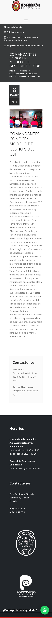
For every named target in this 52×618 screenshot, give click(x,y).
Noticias (23, 70)
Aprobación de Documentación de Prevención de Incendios (21, 39)
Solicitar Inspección (15, 32)
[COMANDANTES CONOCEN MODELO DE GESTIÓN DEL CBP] (26, 118)
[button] (44, 610)
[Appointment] (26, 6)
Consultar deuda (14, 26)
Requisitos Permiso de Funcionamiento (24, 45)
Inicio (12, 70)
